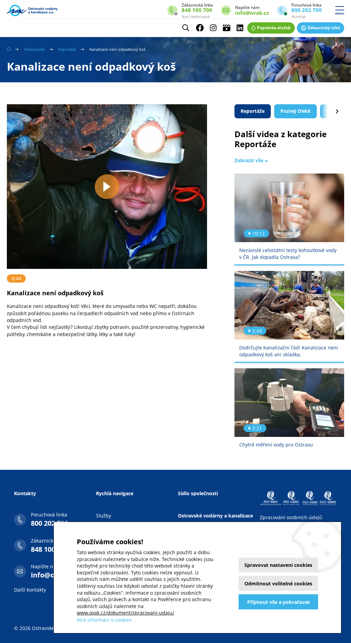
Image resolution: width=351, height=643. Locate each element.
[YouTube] (226, 28)
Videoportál (34, 49)
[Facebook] (200, 28)
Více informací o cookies (104, 620)
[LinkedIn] (240, 28)
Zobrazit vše (249, 160)
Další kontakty (30, 589)
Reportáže (67, 49)
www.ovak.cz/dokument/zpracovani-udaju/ (125, 612)
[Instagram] (213, 28)
